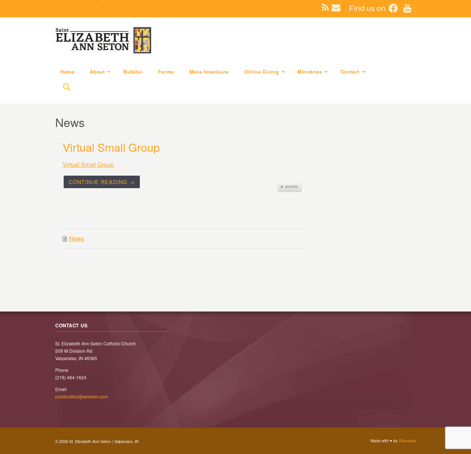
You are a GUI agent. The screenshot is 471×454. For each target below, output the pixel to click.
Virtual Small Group (111, 147)
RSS (322, 7)
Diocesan (407, 440)
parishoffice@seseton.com (132, 7)
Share (290, 186)
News (76, 238)
